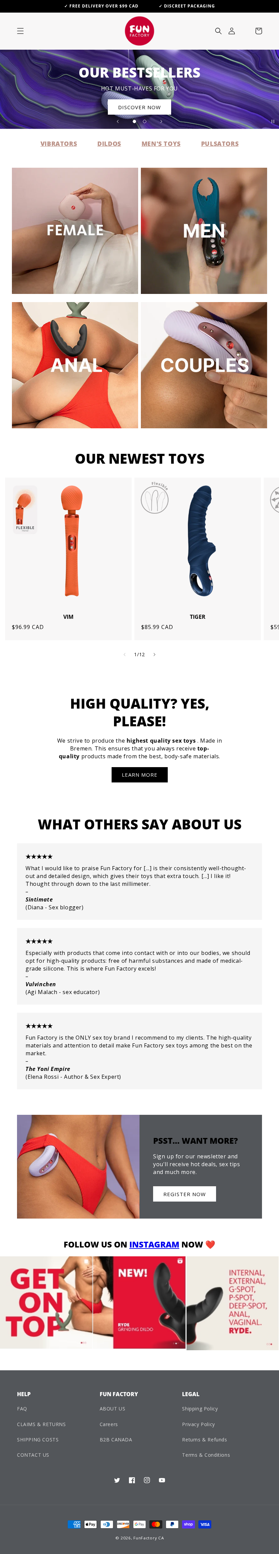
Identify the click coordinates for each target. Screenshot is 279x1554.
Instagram (154, 1244)
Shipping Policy (200, 1408)
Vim (68, 617)
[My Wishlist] (245, 30)
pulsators (220, 144)
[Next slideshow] (161, 121)
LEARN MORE (140, 774)
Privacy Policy (198, 1424)
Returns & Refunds (204, 1439)
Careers (109, 1424)
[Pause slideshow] (271, 121)
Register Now (184, 1194)
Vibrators (58, 144)
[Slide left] (124, 654)
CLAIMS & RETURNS (41, 1424)
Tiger (198, 617)
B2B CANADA (116, 1439)
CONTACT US (33, 1455)
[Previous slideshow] (117, 121)
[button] (20, 30)
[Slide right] (154, 654)
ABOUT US (113, 1408)
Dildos (109, 144)
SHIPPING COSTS (38, 1439)
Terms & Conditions (206, 1455)
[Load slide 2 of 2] (145, 121)
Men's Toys (161, 144)
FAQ (22, 1408)
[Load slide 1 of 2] (134, 121)
